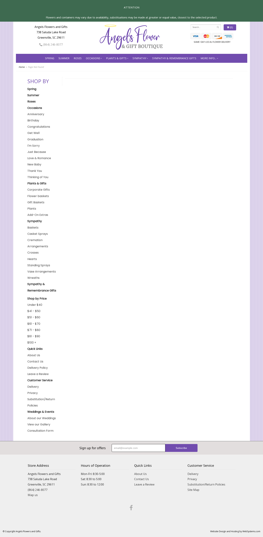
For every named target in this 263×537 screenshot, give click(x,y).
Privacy (32, 393)
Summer (64, 58)
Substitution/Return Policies (41, 402)
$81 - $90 (33, 336)
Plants (31, 209)
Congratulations (38, 127)
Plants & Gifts (116, 58)
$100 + (31, 342)
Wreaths (33, 278)
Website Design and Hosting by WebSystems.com (235, 531)
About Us (33, 355)
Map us (33, 495)
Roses (78, 58)
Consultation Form (40, 431)
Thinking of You (37, 177)
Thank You (34, 171)
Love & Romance (39, 158)
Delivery (33, 387)
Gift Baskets (35, 202)
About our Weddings (41, 418)
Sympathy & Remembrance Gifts (174, 58)
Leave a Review (38, 374)
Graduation (35, 139)
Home (22, 66)
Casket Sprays (37, 234)
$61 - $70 (33, 324)
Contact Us (35, 361)
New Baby (34, 164)
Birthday (33, 120)
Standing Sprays (38, 265)
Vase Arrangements (41, 271)
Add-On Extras (37, 215)
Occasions (93, 58)
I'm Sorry (33, 146)
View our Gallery (38, 424)
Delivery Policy (37, 368)
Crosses (33, 253)
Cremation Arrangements (37, 243)
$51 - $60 (33, 317)
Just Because (36, 152)
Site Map (193, 490)
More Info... (208, 58)
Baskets (32, 227)
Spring (49, 58)
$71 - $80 (33, 330)
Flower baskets (38, 196)
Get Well (33, 133)
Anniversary (35, 114)
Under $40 (34, 305)
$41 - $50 (33, 311)
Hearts (32, 259)
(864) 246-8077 (52, 44)
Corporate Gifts (38, 190)
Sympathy (139, 58)
